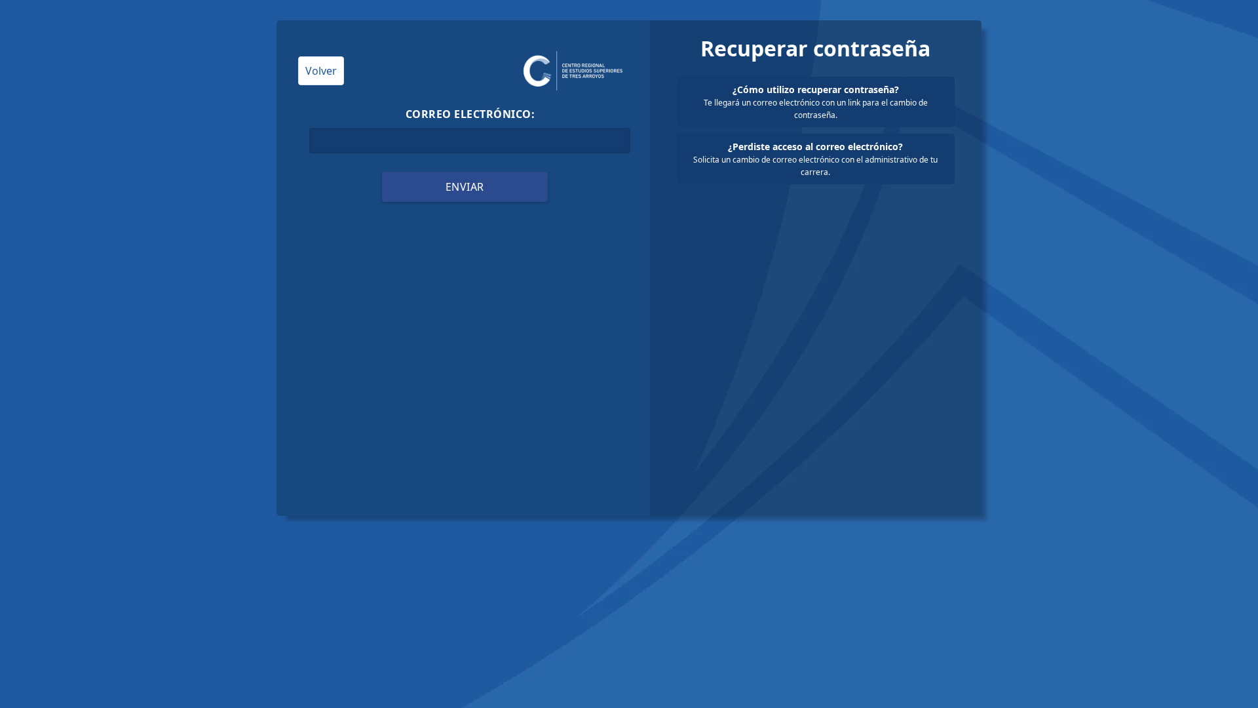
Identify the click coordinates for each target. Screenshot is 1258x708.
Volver (321, 71)
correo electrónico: (470, 114)
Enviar (465, 187)
